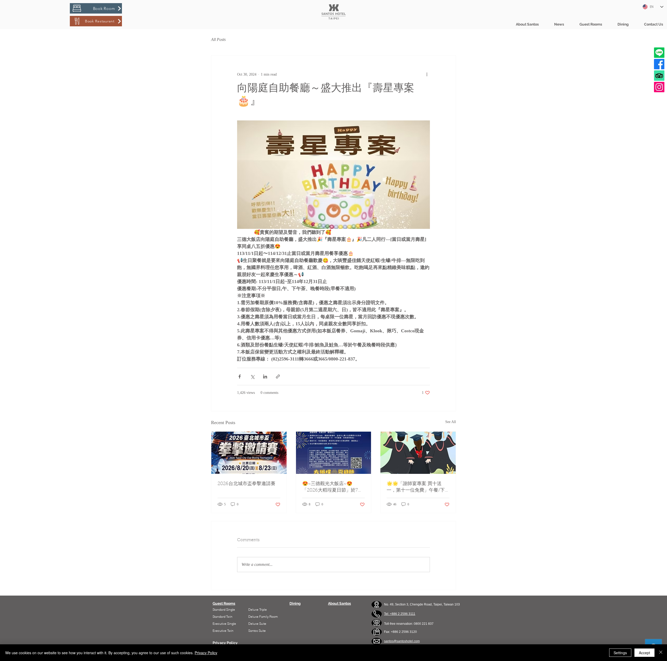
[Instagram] (659, 87)
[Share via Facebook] (239, 376)
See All (450, 422)
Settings (620, 652)
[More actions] (427, 74)
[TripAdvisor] (659, 75)
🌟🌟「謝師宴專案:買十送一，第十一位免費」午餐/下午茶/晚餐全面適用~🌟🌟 (416, 487)
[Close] (661, 652)
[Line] (659, 52)
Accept (644, 652)
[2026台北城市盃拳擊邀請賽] (249, 453)
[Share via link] (277, 376)
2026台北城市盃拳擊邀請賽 (246, 484)
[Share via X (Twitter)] (252, 376)
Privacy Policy (206, 652)
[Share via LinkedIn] (265, 376)
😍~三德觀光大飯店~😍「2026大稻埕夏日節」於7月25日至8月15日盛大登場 (332, 487)
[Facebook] (659, 64)
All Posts (218, 39)
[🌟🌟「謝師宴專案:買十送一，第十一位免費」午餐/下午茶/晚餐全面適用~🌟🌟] (418, 453)
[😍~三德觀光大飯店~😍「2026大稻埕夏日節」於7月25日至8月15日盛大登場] (333, 453)
